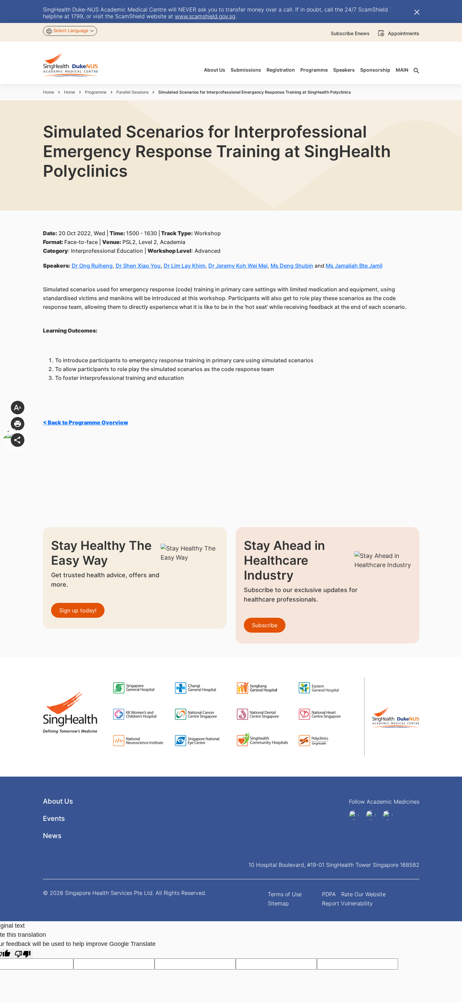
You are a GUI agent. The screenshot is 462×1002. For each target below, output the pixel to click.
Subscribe (264, 625)
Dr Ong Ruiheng (92, 265)
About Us (58, 801)
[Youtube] (373, 815)
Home (48, 92)
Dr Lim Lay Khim (184, 265)
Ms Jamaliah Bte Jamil (354, 265)
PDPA (329, 894)
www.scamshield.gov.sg (205, 16)
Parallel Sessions (132, 92)
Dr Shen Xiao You (138, 265)
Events (54, 818)
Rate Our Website (363, 894)
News (52, 836)
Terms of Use (285, 894)
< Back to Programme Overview (85, 422)
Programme (96, 92)
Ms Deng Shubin (292, 265)
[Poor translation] (23, 953)
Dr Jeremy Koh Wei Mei (238, 265)
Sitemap (278, 903)
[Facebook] (356, 815)
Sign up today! (77, 610)
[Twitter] (390, 815)
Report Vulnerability (347, 903)
